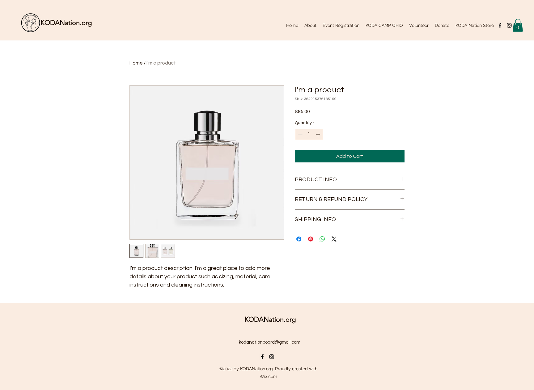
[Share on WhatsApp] (322, 239)
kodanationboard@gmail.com (269, 342)
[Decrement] (299, 134)
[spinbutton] (309, 134)
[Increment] (318, 134)
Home (136, 63)
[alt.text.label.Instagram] (509, 25)
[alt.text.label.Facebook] (500, 25)
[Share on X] (334, 239)
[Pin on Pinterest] (310, 239)
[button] (517, 25)
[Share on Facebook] (299, 239)
